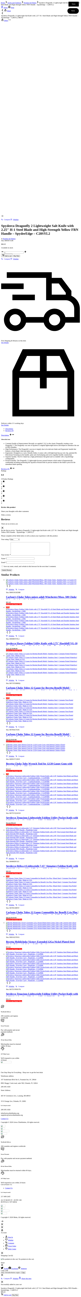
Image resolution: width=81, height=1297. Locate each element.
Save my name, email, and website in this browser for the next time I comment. (30, 566)
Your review (6, 555)
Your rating (5, 539)
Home (73, 4)
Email (3, 562)
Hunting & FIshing (30, 3)
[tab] (42, 429)
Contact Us (9, 1188)
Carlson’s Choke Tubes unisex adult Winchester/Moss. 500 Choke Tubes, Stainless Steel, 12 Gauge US (41, 598)
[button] (5, 220)
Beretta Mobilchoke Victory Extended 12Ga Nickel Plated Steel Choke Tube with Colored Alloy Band (40, 943)
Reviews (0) (9, 431)
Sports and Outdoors (14, 3)
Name (3, 558)
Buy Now (16, 256)
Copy (23, 1272)
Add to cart (7, 1295)
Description (9, 429)
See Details (5, 343)
